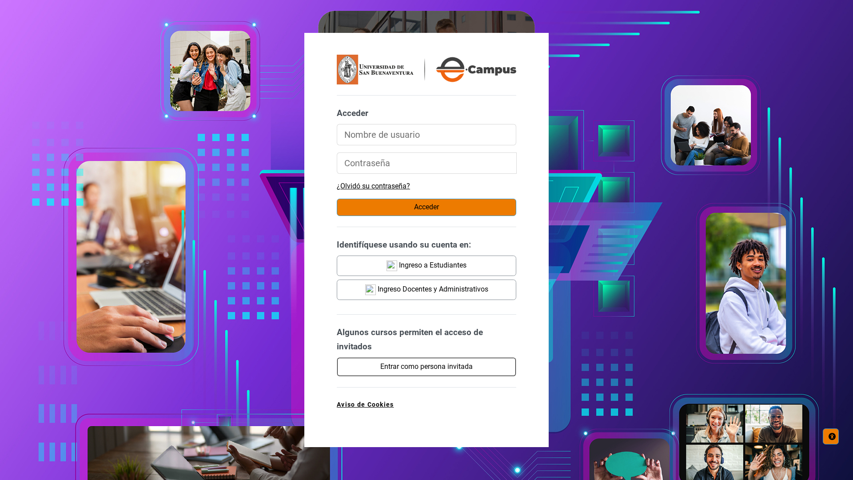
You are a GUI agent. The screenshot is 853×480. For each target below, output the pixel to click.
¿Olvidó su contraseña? (373, 186)
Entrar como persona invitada (426, 366)
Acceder (426, 207)
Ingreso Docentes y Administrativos (432, 289)
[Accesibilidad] (831, 436)
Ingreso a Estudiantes (431, 265)
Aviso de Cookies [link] (365, 404)
